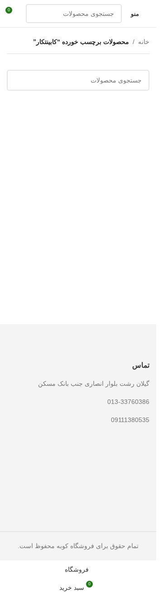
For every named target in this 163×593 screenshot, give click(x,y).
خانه (143, 41)
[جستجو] (35, 13)
